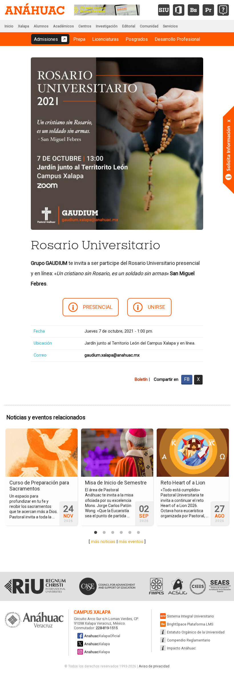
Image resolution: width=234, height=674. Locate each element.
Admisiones (46, 39)
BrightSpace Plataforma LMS (190, 624)
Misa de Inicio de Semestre (116, 483)
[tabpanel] (41, 477)
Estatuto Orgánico (196, 632)
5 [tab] (130, 533)
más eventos (131, 541)
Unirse (156, 307)
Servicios (170, 26)
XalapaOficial (102, 636)
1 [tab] (95, 533)
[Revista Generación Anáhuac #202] (107, 10)
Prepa (79, 39)
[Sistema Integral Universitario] (164, 10)
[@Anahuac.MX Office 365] (178, 10)
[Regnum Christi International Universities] (35, 586)
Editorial (128, 26)
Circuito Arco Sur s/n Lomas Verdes (103, 619)
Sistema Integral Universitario (190, 616)
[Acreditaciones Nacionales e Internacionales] (189, 586)
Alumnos (41, 26)
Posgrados (137, 39)
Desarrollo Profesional (177, 39)
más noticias (103, 541)
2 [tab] (104, 533)
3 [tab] (113, 533)
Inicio (9, 26)
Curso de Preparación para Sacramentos (39, 486)
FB (186, 379)
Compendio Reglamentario (188, 640)
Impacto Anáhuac (181, 648)
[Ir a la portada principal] (35, 10)
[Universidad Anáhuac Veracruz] (34, 620)
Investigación (107, 26)
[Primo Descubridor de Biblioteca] (208, 10)
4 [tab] (121, 533)
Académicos (63, 26)
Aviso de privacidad (154, 666)
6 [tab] (138, 533)
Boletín (141, 379)
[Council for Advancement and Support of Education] (107, 586)
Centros (84, 26)
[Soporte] (223, 10)
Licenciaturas (105, 39)
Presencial (97, 307)
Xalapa (23, 26)
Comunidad (149, 26)
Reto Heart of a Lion (183, 483)
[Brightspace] (193, 10)
